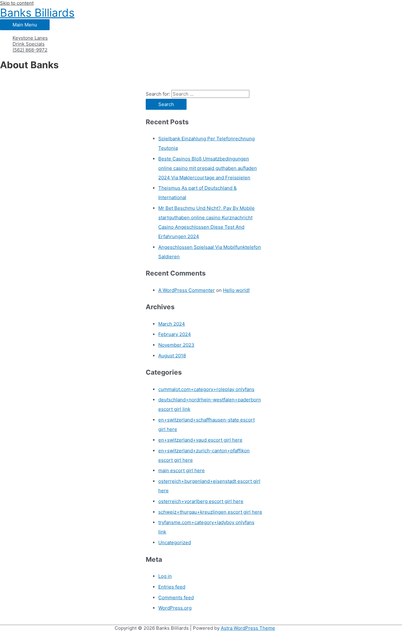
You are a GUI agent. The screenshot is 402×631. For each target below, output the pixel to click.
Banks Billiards (37, 12)
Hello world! (236, 290)
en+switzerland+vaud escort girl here (200, 440)
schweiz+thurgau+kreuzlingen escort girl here (210, 512)
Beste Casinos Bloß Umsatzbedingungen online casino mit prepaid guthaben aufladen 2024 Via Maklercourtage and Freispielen (207, 168)
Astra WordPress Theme (248, 628)
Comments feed (176, 597)
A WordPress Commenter (186, 290)
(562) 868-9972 (30, 50)
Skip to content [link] (17, 3)
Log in (165, 576)
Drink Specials (29, 44)
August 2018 (172, 356)
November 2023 (176, 345)
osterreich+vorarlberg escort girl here (200, 501)
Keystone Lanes (30, 38)
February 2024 (174, 334)
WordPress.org (175, 608)
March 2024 (171, 324)
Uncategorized (174, 542)
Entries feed (171, 587)
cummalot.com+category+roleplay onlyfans (206, 389)
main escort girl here (181, 470)
